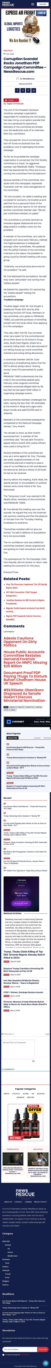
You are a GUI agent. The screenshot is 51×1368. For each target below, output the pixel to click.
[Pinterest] (28, 90)
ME (8, 744)
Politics (8, 51)
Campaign (13, 707)
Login (47, 1034)
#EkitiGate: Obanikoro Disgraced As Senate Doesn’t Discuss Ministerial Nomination (24, 695)
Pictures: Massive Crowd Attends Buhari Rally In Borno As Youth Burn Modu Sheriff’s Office (25, 1004)
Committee (20, 707)
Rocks (6, 710)
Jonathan (39, 707)
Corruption (30, 707)
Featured (37, 738)
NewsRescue (29, 79)
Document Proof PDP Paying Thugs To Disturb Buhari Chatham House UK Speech (25, 678)
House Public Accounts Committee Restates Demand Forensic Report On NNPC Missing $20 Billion (25, 659)
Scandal (13, 710)
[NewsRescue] (8, 4)
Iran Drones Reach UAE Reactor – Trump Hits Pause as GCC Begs (25, 748)
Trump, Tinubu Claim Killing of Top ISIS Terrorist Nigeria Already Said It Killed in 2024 (27, 777)
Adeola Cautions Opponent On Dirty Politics (20, 642)
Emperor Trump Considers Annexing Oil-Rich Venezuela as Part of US (26, 787)
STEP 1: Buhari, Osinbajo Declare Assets (23, 992)
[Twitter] (22, 90)
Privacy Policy (24, 1355)
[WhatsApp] (33, 90)
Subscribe (43, 1349)
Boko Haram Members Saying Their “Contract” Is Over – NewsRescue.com (13, 1170)
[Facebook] (17, 90)
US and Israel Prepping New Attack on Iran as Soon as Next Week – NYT (28, 767)
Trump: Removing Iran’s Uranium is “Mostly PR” (26, 757)
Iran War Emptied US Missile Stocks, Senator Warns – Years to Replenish (24, 862)
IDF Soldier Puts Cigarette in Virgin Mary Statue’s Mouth (25, 871)
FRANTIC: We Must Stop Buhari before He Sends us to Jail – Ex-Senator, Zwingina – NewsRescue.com (38, 1172)
